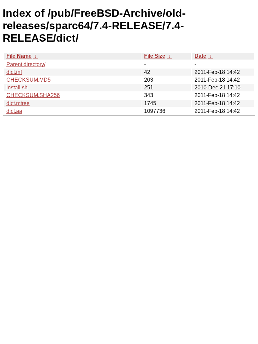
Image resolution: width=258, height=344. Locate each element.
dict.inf (14, 72)
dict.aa (14, 111)
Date (200, 56)
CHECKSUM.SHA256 (33, 95)
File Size (154, 56)
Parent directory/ (25, 64)
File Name (19, 56)
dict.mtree (18, 103)
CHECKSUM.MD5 (28, 80)
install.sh (17, 87)
